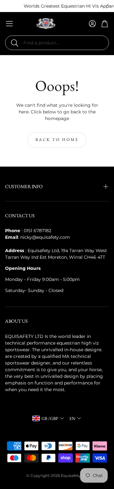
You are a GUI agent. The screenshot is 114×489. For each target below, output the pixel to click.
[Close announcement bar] (107, 5)
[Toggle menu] (9, 23)
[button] (57, 43)
